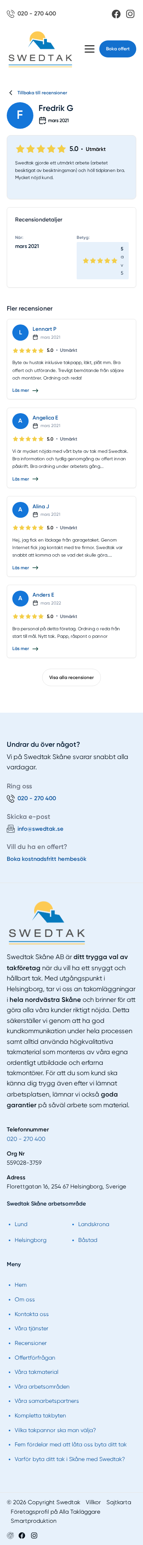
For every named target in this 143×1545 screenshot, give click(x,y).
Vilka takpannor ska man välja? (55, 1430)
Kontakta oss (32, 1314)
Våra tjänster (31, 1328)
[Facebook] (116, 14)
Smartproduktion (33, 1520)
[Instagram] (130, 14)
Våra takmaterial (36, 1372)
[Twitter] (34, 1535)
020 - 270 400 (26, 1139)
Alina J (41, 506)
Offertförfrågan (35, 1357)
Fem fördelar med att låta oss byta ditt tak (71, 1444)
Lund (21, 1224)
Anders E (43, 594)
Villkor (93, 1502)
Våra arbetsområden (42, 1386)
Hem (21, 1285)
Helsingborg (30, 1240)
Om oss (25, 1299)
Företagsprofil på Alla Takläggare (55, 1511)
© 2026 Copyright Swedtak (43, 1502)
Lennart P (44, 329)
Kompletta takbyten (40, 1415)
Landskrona (93, 1224)
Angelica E (45, 417)
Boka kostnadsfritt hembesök (47, 858)
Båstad (87, 1240)
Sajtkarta (118, 1502)
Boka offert (117, 49)
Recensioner (31, 1343)
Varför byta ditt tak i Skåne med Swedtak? (70, 1459)
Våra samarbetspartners (47, 1401)
